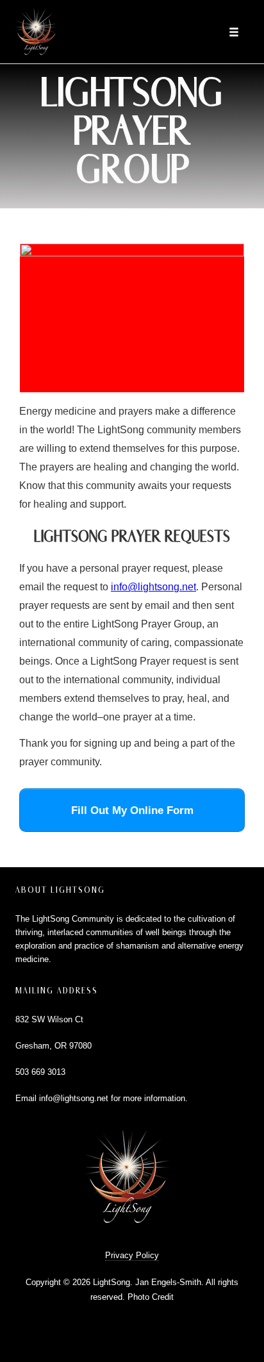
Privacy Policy (132, 1255)
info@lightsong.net (153, 586)
